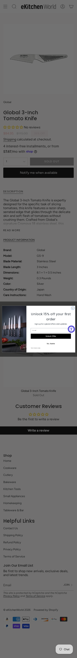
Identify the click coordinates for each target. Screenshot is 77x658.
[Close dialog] (72, 308)
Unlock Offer (51, 336)
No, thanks (51, 343)
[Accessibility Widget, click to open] (71, 329)
